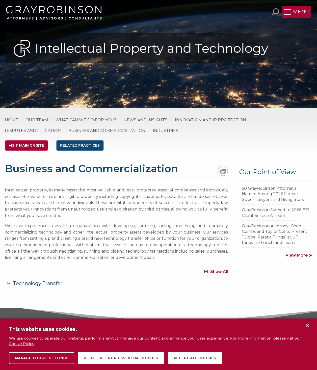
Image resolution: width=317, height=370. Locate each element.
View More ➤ (299, 255)
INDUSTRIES (165, 130)
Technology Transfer (37, 283)
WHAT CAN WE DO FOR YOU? (85, 120)
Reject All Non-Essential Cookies (121, 358)
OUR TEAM (37, 120)
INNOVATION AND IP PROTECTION (210, 120)
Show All (219, 271)
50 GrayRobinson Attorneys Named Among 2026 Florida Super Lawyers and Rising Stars (273, 194)
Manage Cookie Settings (41, 358)
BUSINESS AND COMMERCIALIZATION (106, 130)
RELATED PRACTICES (80, 145)
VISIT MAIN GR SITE (26, 145)
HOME (11, 120)
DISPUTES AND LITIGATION (33, 130)
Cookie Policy (21, 343)
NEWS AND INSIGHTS (145, 120)
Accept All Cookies (195, 358)
